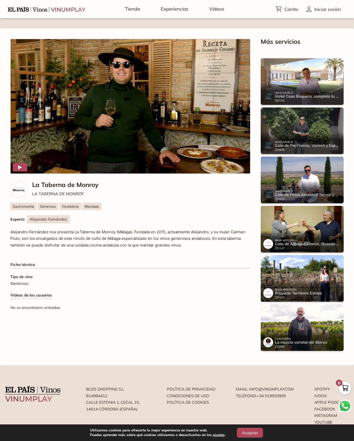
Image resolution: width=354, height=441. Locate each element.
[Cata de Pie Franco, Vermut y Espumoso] (302, 130)
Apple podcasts (331, 402)
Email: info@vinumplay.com (265, 389)
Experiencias (174, 9)
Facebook (324, 409)
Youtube (323, 422)
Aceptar (250, 432)
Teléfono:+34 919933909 (261, 395)
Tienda (132, 9)
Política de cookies (188, 402)
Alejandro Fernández (48, 219)
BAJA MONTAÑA (286, 240)
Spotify (322, 389)
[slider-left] (273, 204)
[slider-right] (330, 204)
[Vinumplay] (47, 8)
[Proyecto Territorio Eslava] (302, 278)
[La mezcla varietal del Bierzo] (302, 327)
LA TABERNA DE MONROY (58, 193)
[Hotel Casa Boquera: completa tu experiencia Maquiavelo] (302, 81)
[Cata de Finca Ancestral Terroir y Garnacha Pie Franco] (302, 180)
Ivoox (320, 395)
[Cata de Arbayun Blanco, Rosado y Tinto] (302, 229)
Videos (216, 9)
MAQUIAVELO (284, 93)
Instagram (325, 415)
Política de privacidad (191, 389)
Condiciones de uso (188, 395)
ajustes (219, 435)
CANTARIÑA (283, 339)
